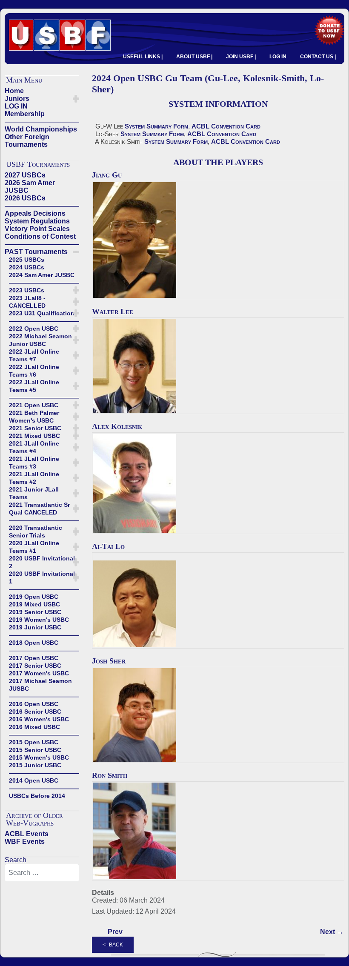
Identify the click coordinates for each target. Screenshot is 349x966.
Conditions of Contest (40, 236)
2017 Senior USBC (35, 665)
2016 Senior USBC (35, 711)
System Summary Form (156, 126)
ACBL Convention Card (226, 126)
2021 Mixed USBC (34, 435)
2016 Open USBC (33, 703)
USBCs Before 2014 (37, 795)
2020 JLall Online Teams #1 (34, 547)
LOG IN (277, 57)
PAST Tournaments (36, 251)
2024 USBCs (26, 267)
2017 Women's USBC (39, 673)
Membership (25, 113)
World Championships (41, 129)
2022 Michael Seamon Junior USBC (40, 340)
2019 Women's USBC (39, 619)
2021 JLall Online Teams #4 (34, 447)
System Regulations (37, 221)
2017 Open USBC (33, 657)
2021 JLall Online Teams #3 (34, 462)
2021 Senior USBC (35, 428)
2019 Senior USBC (35, 612)
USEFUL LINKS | (143, 57)
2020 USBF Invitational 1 (42, 577)
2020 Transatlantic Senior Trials (35, 531)
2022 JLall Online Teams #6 (34, 370)
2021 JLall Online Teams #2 (34, 478)
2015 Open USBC (33, 742)
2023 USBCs (26, 290)
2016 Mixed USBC (34, 726)
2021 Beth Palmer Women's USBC (34, 416)
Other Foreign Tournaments (27, 140)
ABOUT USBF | (194, 57)
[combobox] (42, 873)
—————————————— (42, 121)
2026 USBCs (25, 198)
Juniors (17, 98)
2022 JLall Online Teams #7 (34, 355)
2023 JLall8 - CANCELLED (27, 301)
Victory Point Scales (37, 228)
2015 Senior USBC (35, 749)
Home (14, 90)
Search (15, 859)
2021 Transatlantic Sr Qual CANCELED (39, 508)
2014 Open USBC (33, 780)
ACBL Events (27, 833)
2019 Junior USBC (35, 627)
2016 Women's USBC (39, 719)
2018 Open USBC (33, 642)
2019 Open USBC (33, 596)
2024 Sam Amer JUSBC (41, 275)
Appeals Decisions (35, 213)
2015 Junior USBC (35, 765)
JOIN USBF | (241, 57)
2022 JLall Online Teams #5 (34, 386)
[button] (76, 99)
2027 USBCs (25, 175)
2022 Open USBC (33, 328)
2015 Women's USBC (39, 757)
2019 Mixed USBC (34, 604)
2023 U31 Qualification (41, 313)
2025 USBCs (26, 259)
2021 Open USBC (33, 405)
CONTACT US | (318, 57)
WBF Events (25, 841)
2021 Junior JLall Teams (34, 493)
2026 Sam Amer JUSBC (30, 186)
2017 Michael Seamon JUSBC (40, 684)
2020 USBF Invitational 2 (42, 562)
